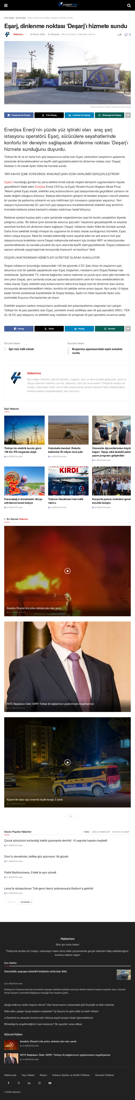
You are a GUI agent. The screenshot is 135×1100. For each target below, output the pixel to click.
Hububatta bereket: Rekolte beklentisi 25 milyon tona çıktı (65, 450)
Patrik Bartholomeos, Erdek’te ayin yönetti (30, 872)
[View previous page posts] (64, 816)
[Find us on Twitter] (19, 1083)
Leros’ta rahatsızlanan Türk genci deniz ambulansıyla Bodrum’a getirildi (48, 888)
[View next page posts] (70, 816)
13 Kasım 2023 (37, 34)
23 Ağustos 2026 (14, 456)
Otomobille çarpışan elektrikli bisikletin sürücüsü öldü (35, 971)
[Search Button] (129, 5)
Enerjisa (39, 187)
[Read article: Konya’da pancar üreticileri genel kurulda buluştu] (112, 481)
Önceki (11, 902)
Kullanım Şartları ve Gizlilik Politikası (71, 1075)
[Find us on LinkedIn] (29, 1083)
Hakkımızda (10, 1075)
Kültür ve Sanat (121, 831)
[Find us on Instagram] (39, 1083)
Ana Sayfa (9, 17)
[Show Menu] (6, 5)
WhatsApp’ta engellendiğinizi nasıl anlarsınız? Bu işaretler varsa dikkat (43, 1024)
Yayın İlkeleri (27, 1075)
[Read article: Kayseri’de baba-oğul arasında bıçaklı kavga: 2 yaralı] (67, 762)
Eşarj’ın (9, 182)
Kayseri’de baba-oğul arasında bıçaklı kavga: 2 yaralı (35, 799)
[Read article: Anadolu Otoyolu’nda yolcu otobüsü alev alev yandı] (67, 571)
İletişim (43, 1075)
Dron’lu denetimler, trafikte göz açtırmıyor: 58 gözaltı (36, 856)
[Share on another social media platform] (128, 115)
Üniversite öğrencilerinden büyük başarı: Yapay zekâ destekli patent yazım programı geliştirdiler (112, 451)
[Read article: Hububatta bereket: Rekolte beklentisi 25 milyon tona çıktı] (68, 430)
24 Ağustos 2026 (16, 612)
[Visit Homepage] (67, 5)
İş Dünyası (21, 17)
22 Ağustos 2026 (58, 507)
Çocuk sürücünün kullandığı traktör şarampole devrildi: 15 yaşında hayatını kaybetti (55, 840)
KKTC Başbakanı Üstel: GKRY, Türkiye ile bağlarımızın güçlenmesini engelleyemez (50, 703)
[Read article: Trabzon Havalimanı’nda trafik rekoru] (68, 481)
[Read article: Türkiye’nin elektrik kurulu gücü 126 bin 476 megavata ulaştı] (24, 430)
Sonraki (25, 902)
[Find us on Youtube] (50, 1083)
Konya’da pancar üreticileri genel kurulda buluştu (111, 501)
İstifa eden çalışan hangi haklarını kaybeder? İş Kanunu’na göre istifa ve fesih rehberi (51, 1011)
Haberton (18, 34)
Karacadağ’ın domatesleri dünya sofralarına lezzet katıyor (23, 501)
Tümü (86, 831)
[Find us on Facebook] (8, 1083)
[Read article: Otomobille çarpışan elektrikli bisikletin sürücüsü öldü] (124, 975)
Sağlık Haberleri (101, 831)
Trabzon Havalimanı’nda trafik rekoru (65, 501)
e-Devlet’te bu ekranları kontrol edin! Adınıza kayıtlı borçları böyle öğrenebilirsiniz (48, 1017)
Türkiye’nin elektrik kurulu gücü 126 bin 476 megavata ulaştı (22, 450)
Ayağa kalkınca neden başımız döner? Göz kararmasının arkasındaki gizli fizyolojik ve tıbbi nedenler (59, 1004)
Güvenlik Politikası (104, 1075)
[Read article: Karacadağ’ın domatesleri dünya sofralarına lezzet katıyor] (24, 481)
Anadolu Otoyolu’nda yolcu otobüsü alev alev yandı (34, 608)
